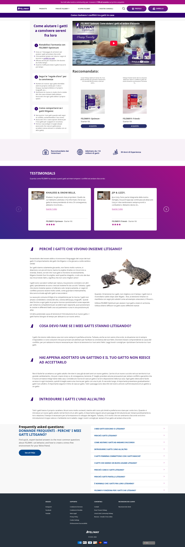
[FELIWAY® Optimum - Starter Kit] (93, 101)
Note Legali (73, 513)
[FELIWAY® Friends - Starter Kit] (135, 101)
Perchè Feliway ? (62, 9)
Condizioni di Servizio (76, 507)
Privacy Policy (74, 517)
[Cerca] (123, 8)
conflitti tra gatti (49, 58)
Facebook (48, 510)
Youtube (48, 513)
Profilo (138, 8)
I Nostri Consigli (106, 9)
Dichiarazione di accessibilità (78, 523)
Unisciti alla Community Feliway (103, 513)
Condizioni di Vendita (76, 510)
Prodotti (43, 9)
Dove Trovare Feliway (100, 510)
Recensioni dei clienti (125, 507)
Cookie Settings (74, 520)
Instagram (49, 507)
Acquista (93, 126)
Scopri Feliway (84, 9)
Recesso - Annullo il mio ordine (103, 517)
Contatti (96, 507)
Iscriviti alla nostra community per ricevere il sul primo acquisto (92, 2)
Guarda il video (51, 209)
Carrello (159, 8)
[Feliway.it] (23, 9)
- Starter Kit (91, 120)
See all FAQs (30, 453)
